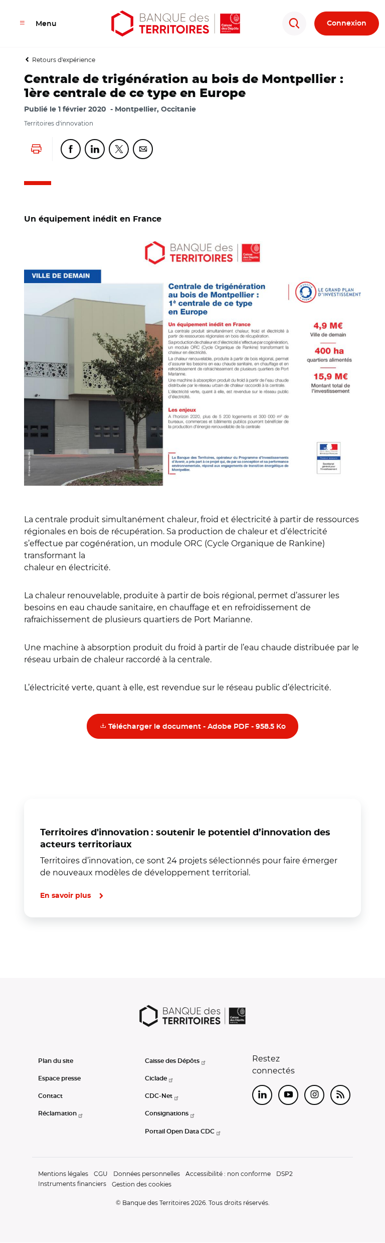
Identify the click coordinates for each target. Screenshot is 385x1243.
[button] (192, 363)
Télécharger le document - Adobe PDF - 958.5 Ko (202, 726)
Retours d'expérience (63, 60)
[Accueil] (176, 23)
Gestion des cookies (141, 1184)
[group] (192, 363)
